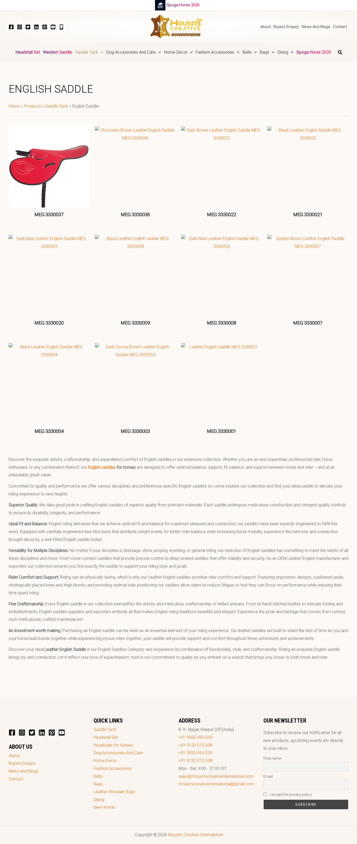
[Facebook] (11, 27)
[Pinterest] (44, 27)
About (14, 755)
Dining (99, 799)
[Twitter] (28, 27)
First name (272, 758)
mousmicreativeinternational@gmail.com (216, 783)
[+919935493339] (61, 27)
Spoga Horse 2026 (182, 5)
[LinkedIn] (36, 27)
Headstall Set (106, 737)
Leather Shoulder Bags (114, 791)
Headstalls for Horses (113, 745)
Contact (16, 778)
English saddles (102, 467)
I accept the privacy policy (290, 794)
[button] (100, 52)
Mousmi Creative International (195, 834)
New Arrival (104, 807)
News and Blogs (23, 771)
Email (268, 776)
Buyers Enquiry (22, 763)
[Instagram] (19, 27)
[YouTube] (53, 27)
